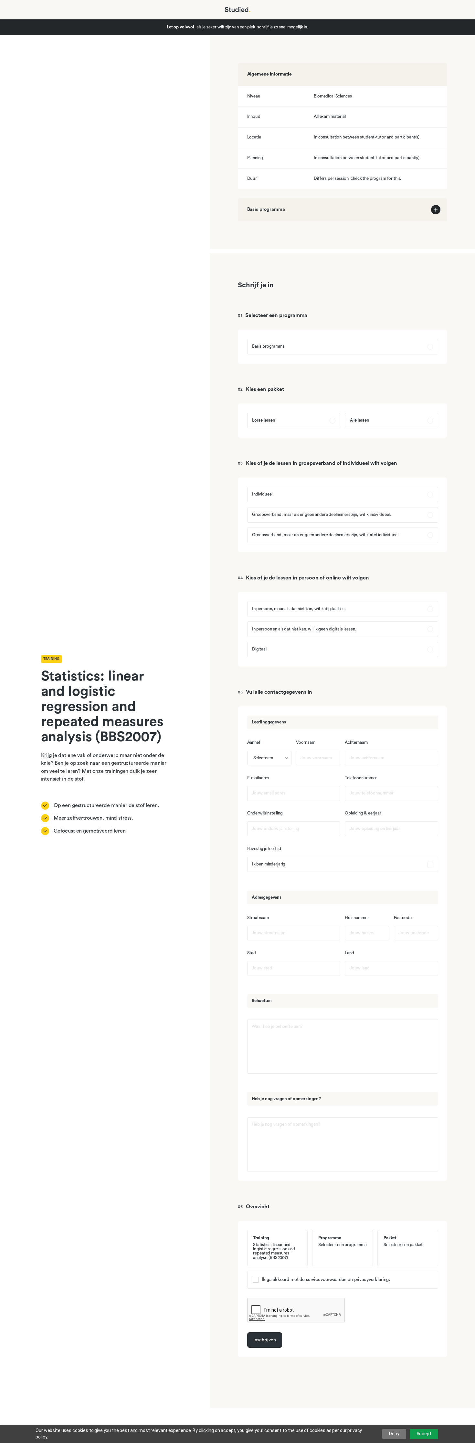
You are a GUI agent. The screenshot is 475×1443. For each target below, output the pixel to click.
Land (349, 953)
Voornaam (305, 743)
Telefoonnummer (361, 778)
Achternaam (356, 743)
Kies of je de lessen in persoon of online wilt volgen (307, 577)
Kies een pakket (265, 389)
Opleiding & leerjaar (363, 813)
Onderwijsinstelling (265, 813)
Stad (251, 953)
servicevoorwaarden (326, 1279)
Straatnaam (258, 918)
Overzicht (257, 1206)
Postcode (403, 918)
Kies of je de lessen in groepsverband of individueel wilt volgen (321, 463)
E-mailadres (258, 778)
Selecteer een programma (276, 315)
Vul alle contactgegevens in (279, 692)
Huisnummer (357, 918)
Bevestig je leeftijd (264, 849)
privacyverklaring (371, 1279)
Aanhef (253, 743)
